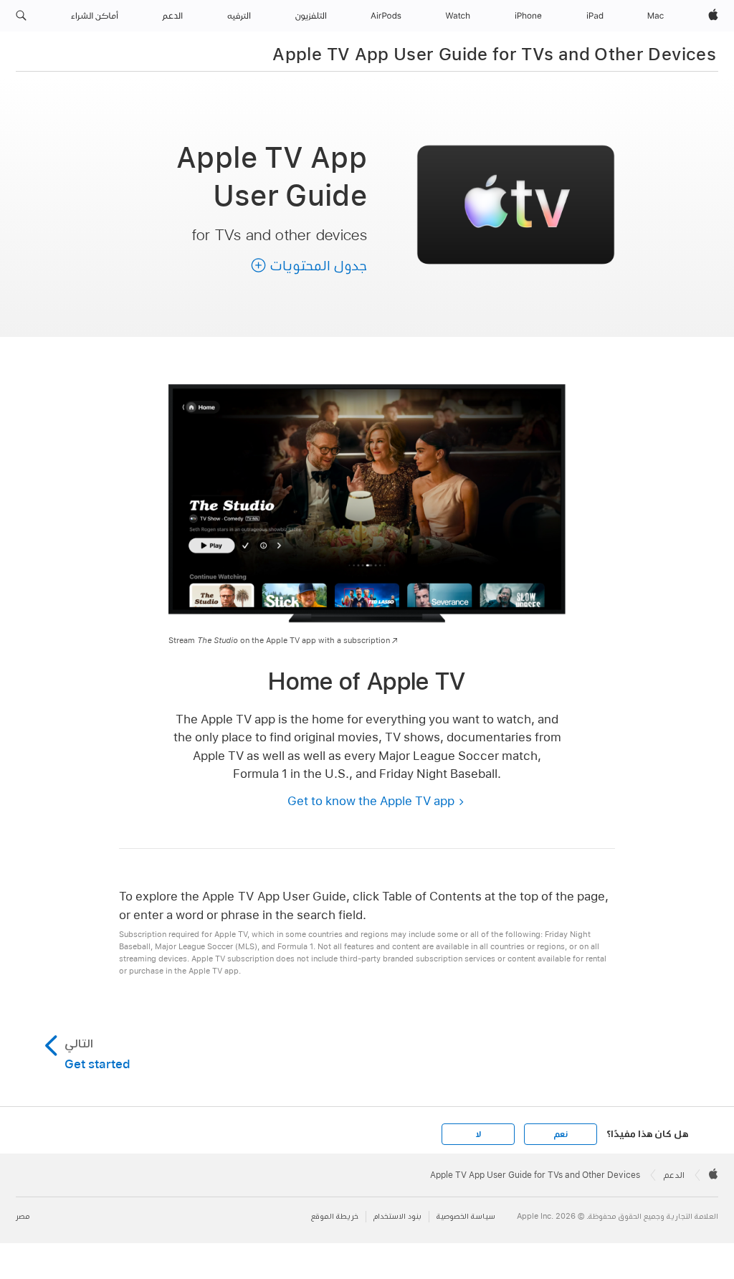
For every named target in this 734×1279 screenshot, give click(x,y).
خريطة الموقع (334, 1216)
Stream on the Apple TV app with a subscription (279, 641)
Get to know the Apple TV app (370, 800)
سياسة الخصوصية (466, 1216)
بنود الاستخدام (397, 1216)
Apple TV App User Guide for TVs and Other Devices (494, 53)
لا (478, 1134)
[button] (21, 16)
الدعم (674, 1175)
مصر (22, 1216)
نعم (560, 1134)
